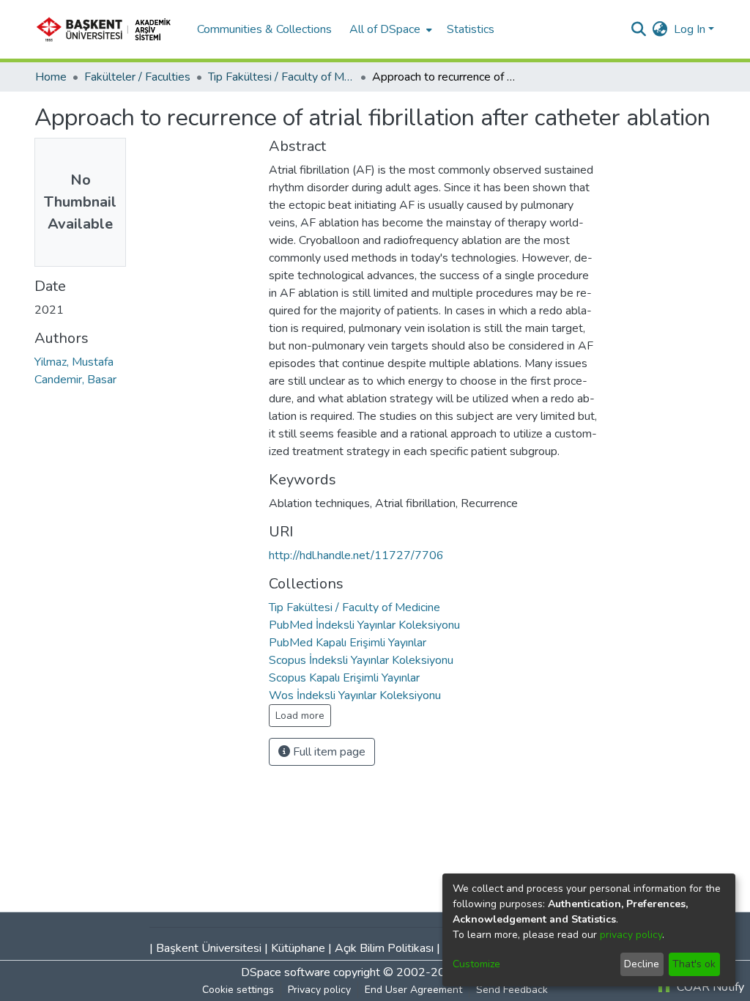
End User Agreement (413, 990)
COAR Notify (709, 987)
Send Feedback (512, 990)
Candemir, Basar (75, 380)
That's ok (694, 964)
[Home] (108, 29)
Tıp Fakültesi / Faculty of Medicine (281, 77)
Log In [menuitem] (689, 29)
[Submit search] (639, 29)
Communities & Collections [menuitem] (264, 29)
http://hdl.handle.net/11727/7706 (356, 555)
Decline (641, 964)
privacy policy (631, 935)
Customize (476, 964)
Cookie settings (238, 990)
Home (51, 77)
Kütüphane (298, 948)
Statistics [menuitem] (470, 29)
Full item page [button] (327, 752)
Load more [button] (299, 716)
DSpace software (285, 972)
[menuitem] (389, 29)
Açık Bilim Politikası (384, 948)
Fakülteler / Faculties (137, 77)
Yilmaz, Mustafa (74, 362)
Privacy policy (319, 990)
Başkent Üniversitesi (208, 948)
